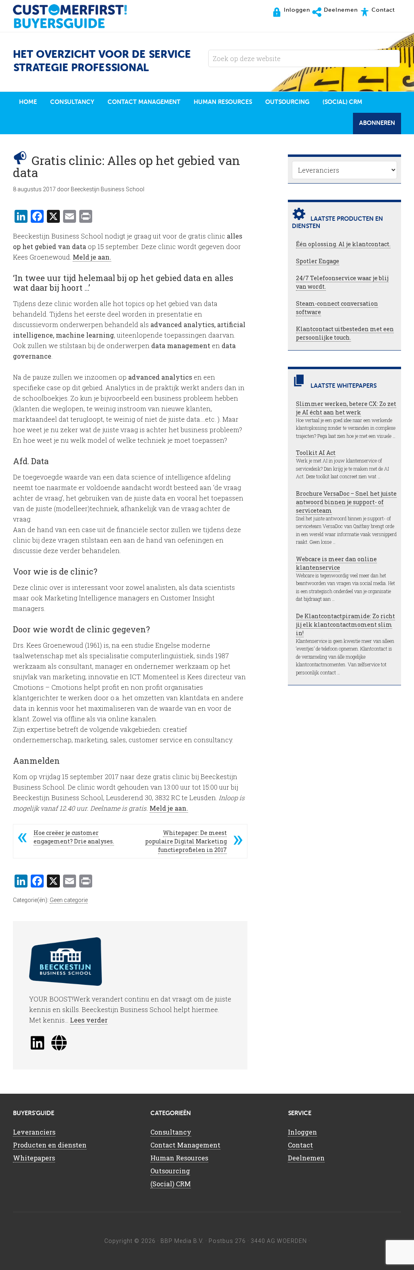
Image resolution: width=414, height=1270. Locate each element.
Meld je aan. (92, 257)
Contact (300, 1145)
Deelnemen (306, 1158)
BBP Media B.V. (182, 1241)
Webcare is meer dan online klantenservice (336, 563)
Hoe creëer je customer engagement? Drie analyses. (74, 837)
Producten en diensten (50, 1145)
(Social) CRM (170, 1183)
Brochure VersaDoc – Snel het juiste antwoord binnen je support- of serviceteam (346, 502)
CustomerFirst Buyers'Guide (77, 16)
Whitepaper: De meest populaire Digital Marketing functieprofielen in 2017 (186, 841)
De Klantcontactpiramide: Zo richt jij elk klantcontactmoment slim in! (345, 624)
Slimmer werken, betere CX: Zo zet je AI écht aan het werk (346, 408)
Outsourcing (170, 1170)
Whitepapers (34, 1158)
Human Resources (179, 1158)
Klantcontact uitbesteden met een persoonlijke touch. (345, 333)
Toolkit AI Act (316, 452)
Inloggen (302, 1132)
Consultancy (170, 1132)
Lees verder (89, 1020)
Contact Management (185, 1145)
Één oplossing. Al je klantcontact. (343, 244)
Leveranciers (34, 1132)
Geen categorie (69, 900)
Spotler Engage (317, 261)
